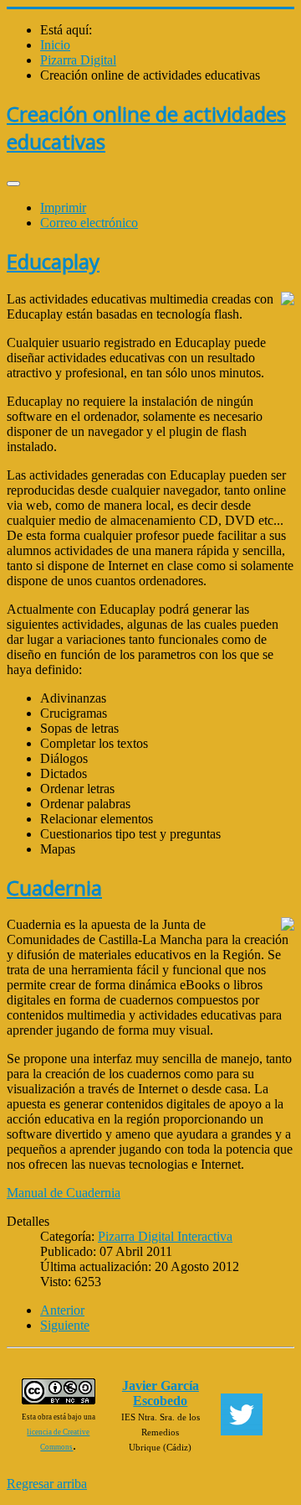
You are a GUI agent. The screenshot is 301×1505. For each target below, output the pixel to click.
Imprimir (63, 207)
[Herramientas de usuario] (13, 183)
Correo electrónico (89, 222)
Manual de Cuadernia (63, 1193)
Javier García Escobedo (160, 1393)
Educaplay (53, 261)
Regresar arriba (47, 1483)
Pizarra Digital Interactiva (165, 1236)
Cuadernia (54, 887)
